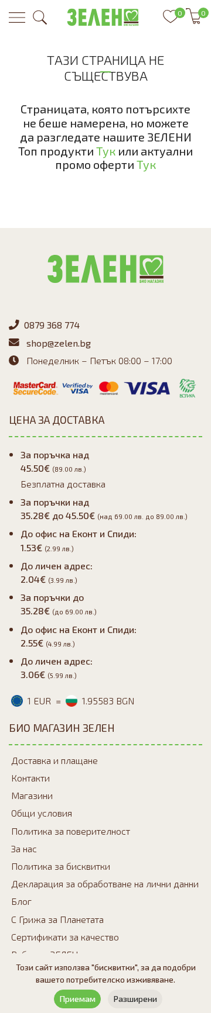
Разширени (135, 999)
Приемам (77, 999)
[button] (40, 17)
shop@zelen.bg (58, 342)
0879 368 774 (52, 324)
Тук (105, 151)
